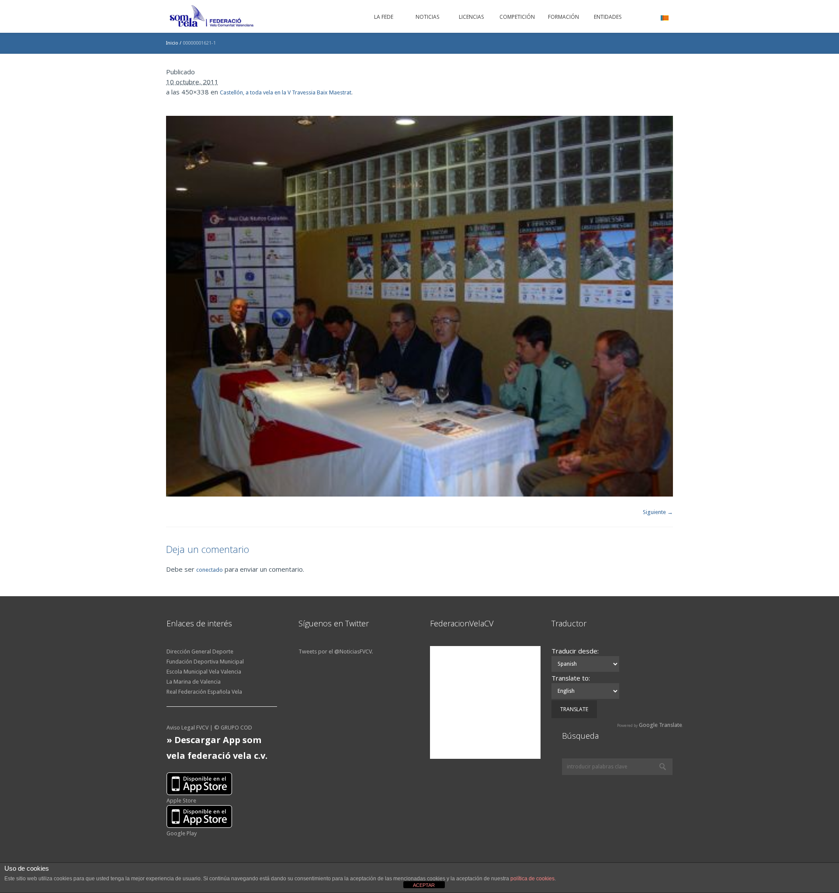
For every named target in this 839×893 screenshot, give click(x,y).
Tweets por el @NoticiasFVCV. (335, 651)
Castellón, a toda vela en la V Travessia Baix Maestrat (285, 92)
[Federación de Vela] (212, 17)
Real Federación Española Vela (204, 691)
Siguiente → (658, 512)
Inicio (172, 43)
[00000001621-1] (419, 306)
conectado (209, 569)
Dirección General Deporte (199, 651)
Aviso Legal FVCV (187, 727)
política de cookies (532, 879)
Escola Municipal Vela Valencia (203, 671)
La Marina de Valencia (193, 681)
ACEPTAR (424, 885)
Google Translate (660, 725)
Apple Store (181, 800)
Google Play (181, 833)
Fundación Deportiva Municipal (205, 661)
